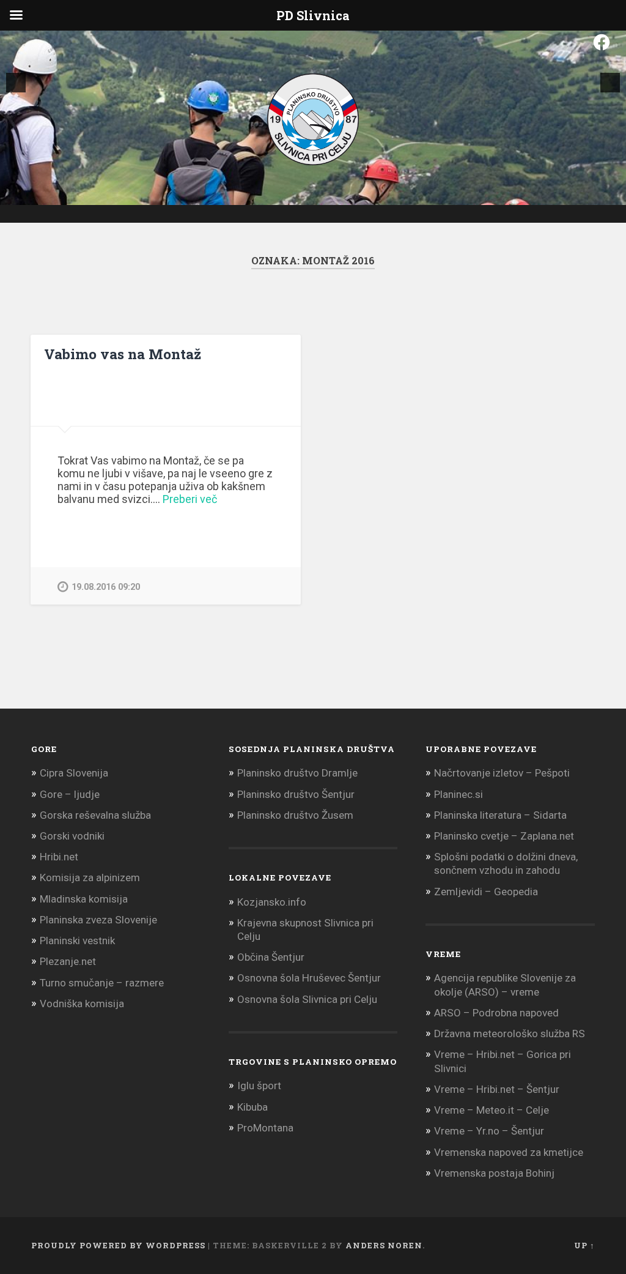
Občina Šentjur (270, 957)
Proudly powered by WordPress (118, 1245)
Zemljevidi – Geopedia (486, 891)
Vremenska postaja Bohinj (494, 1173)
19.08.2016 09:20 (106, 587)
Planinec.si (458, 794)
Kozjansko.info (271, 902)
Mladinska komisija (84, 899)
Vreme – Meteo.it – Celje (491, 1110)
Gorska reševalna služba (95, 815)
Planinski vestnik (77, 940)
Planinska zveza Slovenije (98, 920)
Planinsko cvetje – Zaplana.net (504, 836)
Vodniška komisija (82, 1003)
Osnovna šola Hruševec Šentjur (309, 978)
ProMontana (265, 1128)
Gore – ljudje (70, 794)
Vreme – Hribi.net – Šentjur (496, 1089)
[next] (610, 82)
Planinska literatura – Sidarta (500, 815)
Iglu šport (259, 1085)
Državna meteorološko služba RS (509, 1033)
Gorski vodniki (72, 836)
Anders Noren (383, 1245)
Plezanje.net (68, 961)
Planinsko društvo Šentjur (296, 794)
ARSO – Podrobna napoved (496, 1013)
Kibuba (252, 1107)
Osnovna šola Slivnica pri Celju (307, 999)
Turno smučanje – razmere (102, 983)
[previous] (16, 82)
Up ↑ (584, 1245)
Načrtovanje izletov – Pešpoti (502, 773)
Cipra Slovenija (74, 773)
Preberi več (190, 499)
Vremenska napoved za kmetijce (508, 1152)
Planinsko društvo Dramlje (297, 773)
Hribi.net (59, 857)
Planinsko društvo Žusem (295, 815)
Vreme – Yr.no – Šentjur (489, 1131)
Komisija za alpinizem (90, 877)
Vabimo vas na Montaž (122, 354)
